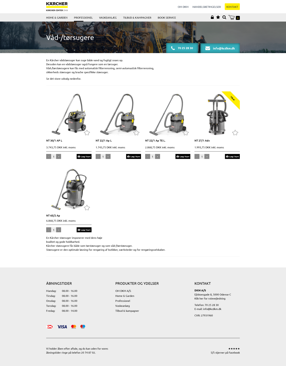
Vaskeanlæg (108, 17)
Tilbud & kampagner (137, 17)
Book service (167, 17)
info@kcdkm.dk (212, 308)
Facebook (234, 352)
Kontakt (232, 6)
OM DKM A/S (123, 290)
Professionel (83, 17)
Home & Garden (57, 17)
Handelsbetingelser (206, 6)
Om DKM (183, 6)
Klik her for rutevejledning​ (209, 298)
